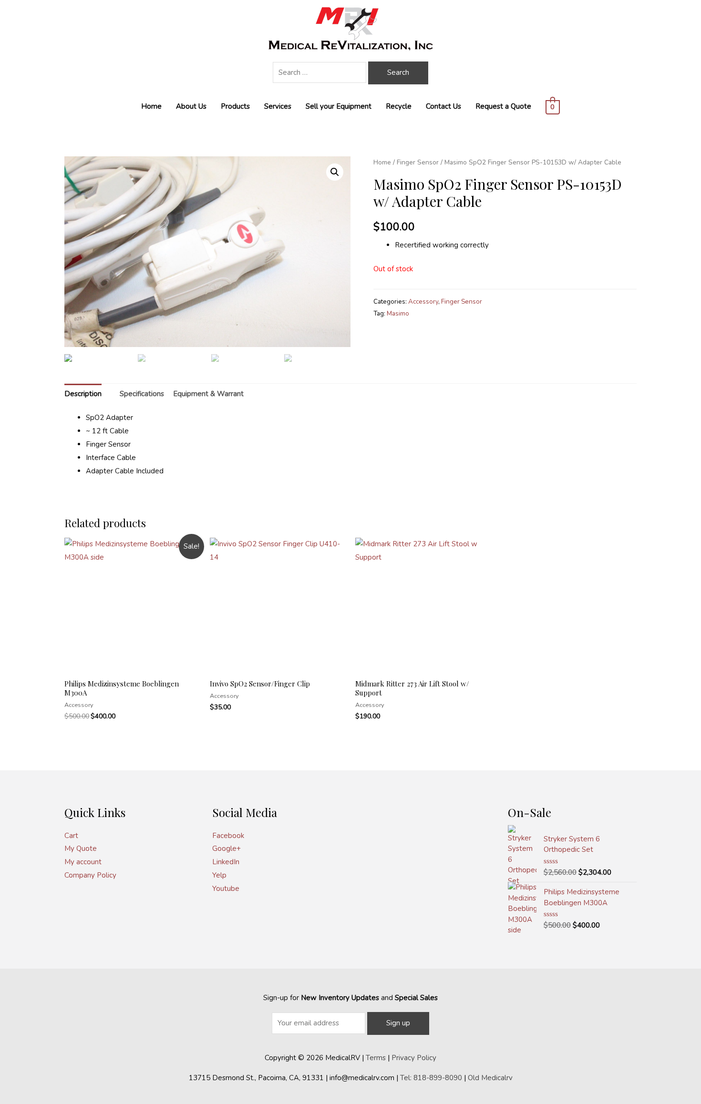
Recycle (399, 106)
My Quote (80, 848)
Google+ (226, 848)
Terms (376, 1058)
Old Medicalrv (490, 1078)
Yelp (219, 875)
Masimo (398, 313)
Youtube (225, 888)
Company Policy (90, 875)
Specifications (142, 394)
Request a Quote (503, 106)
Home (151, 106)
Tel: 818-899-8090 (431, 1078)
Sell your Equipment (338, 106)
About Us (191, 106)
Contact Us (443, 106)
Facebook (228, 835)
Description (83, 394)
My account (83, 862)
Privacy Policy (414, 1058)
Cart (71, 835)
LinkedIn (225, 862)
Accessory (423, 301)
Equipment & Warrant (208, 394)
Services (277, 106)
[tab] (83, 394)
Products (235, 106)
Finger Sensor (418, 162)
